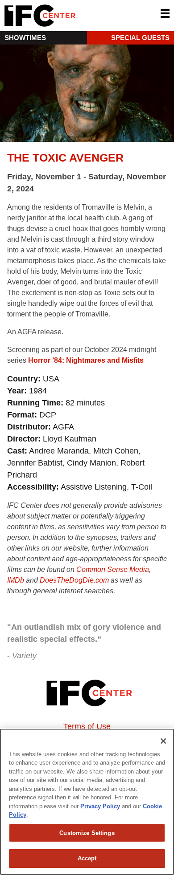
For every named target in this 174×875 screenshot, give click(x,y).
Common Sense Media (112, 569)
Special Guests (140, 37)
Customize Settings (86, 833)
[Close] (163, 741)
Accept (87, 858)
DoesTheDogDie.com (74, 580)
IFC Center (73, 15)
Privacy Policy (100, 806)
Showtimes (25, 37)
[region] (87, 802)
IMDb (15, 580)
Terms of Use (87, 726)
